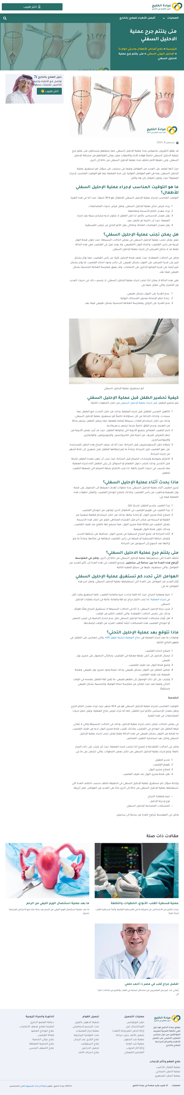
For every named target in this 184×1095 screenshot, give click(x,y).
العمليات (173, 18)
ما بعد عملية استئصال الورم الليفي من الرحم (57, 903)
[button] (5, 18)
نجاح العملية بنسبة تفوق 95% (122, 638)
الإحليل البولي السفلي (160, 54)
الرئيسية (171, 49)
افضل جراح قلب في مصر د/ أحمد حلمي (152, 984)
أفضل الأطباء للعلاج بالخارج (137, 18)
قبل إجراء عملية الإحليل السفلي (139, 403)
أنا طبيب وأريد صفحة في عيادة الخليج (150, 1086)
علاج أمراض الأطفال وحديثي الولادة (140, 49)
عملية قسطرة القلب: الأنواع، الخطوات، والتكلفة (145, 903)
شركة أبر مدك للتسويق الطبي (33, 1086)
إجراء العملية (159, 599)
